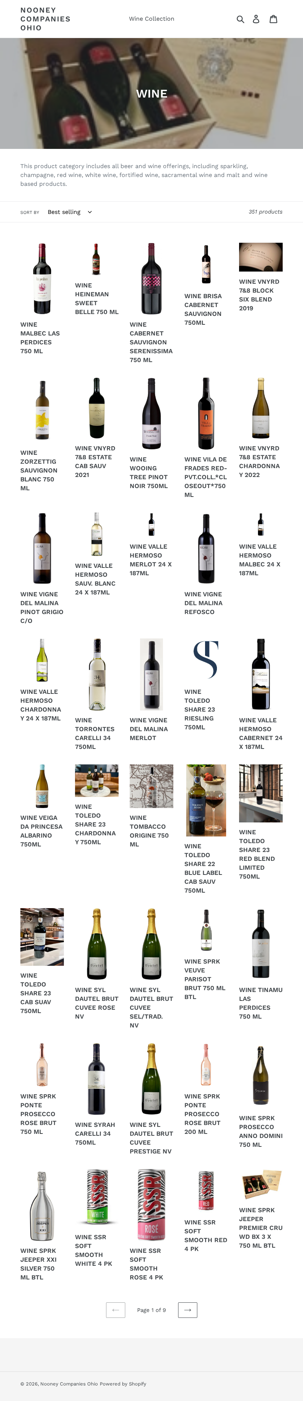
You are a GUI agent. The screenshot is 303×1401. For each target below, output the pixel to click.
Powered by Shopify (123, 1384)
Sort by (29, 212)
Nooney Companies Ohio (45, 19)
